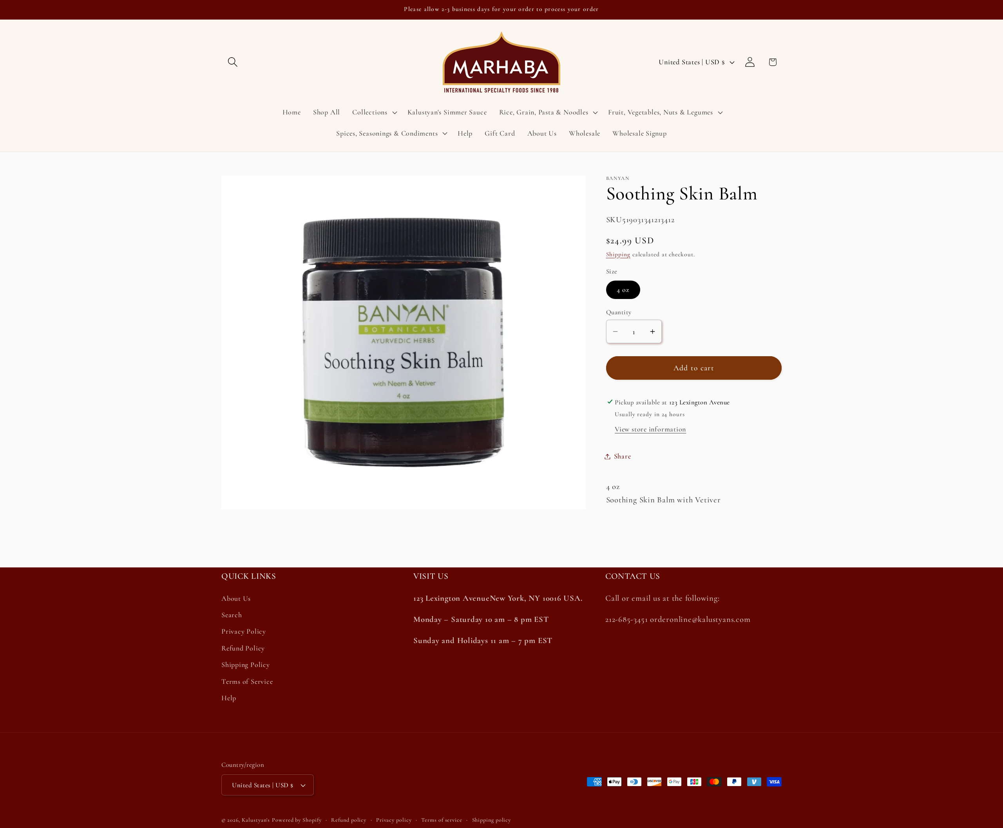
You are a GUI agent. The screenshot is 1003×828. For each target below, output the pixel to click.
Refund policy (348, 820)
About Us (236, 598)
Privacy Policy (243, 631)
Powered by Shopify (296, 820)
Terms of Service (247, 681)
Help (228, 698)
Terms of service (441, 820)
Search (231, 615)
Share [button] (622, 456)
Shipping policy (491, 820)
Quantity (619, 312)
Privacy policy (394, 820)
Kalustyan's (256, 820)
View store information (650, 429)
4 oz (623, 289)
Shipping (618, 254)
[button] (232, 62)
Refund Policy (243, 648)
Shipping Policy (245, 665)
